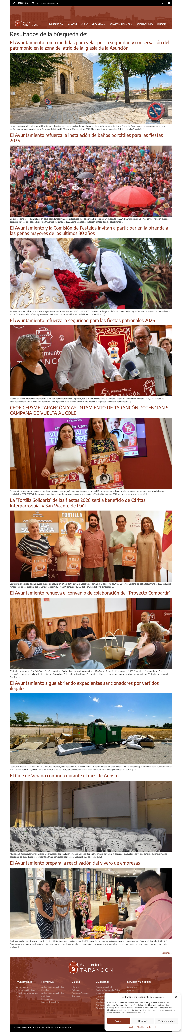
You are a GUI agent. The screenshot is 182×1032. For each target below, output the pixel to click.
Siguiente (167, 953)
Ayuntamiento (56, 24)
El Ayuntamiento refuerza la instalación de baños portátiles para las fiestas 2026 (86, 137)
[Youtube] (169, 3)
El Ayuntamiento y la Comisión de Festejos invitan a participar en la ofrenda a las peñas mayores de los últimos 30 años (89, 230)
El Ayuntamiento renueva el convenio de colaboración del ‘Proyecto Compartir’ (90, 593)
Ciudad (84, 24)
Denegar (142, 1021)
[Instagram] (162, 3)
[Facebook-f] (156, 3)
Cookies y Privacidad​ (136, 1027)
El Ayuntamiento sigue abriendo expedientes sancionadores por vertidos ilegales (84, 685)
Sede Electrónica (145, 24)
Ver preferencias (166, 1021)
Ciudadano (97, 24)
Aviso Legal (151, 1027)
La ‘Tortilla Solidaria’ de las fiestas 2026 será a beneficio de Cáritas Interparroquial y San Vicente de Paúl (77, 502)
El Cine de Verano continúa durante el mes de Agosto (64, 775)
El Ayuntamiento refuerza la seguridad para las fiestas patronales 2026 (82, 320)
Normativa (72, 24)
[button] (176, 996)
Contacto (161, 24)
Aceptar (118, 1021)
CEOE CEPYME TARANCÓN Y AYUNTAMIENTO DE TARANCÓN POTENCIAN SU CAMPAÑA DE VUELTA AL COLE (91, 410)
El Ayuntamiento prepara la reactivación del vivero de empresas (75, 863)
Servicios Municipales (120, 24)
